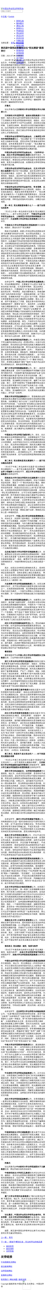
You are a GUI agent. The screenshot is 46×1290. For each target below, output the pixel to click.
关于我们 (20, 58)
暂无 (11, 1237)
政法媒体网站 (6, 1266)
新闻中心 (20, 28)
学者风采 (20, 31)
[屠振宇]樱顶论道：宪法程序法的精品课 (25, 1242)
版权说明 (22, 1279)
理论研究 (20, 33)
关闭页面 (10, 1251)
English (11, 17)
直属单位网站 (6, 1275)
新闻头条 (20, 21)
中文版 (4, 17)
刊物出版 (20, 41)
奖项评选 (20, 51)
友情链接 (20, 53)
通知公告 (20, 26)
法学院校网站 (6, 1271)
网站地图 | (14, 1279)
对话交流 (20, 38)
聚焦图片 (20, 23)
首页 (13, 43)
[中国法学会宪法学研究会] (12, 9)
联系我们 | (5, 1279)
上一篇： (4, 1237)
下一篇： (4, 1242)
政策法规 (20, 46)
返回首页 (10, 1246)
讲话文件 (20, 36)
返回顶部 (10, 1249)
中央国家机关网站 (8, 1262)
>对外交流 (19, 43)
